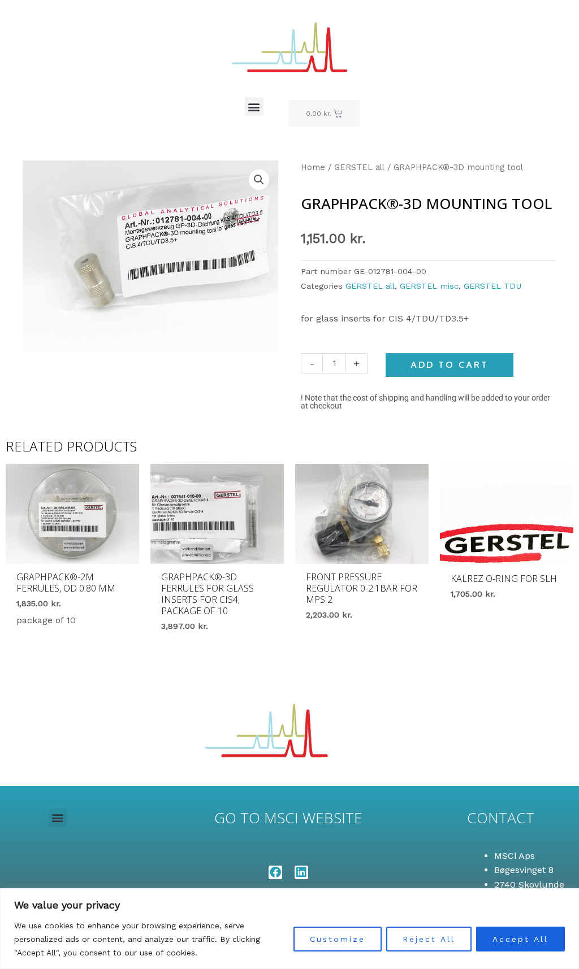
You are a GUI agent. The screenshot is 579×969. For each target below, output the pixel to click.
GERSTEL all (359, 167)
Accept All (520, 939)
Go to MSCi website (288, 817)
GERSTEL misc (429, 285)
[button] (254, 106)
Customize (337, 939)
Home (313, 167)
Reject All (429, 939)
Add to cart (450, 364)
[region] (289, 928)
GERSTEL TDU (492, 285)
